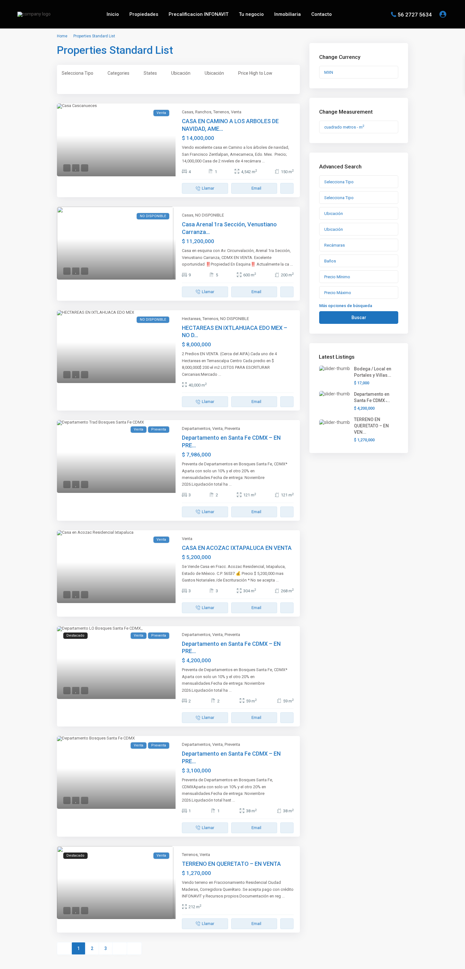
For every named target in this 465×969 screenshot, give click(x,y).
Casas (187, 112)
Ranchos (203, 112)
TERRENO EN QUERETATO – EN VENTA (231, 863)
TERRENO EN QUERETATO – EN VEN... (371, 426)
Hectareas (191, 318)
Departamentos (196, 428)
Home (62, 36)
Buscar (358, 317)
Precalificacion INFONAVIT (198, 14)
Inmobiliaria (287, 14)
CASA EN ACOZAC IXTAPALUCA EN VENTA (237, 547)
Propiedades (143, 14)
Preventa (232, 428)
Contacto (321, 14)
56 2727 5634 (415, 14)
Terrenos (221, 112)
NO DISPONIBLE (209, 215)
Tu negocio (251, 14)
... (263, 161)
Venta (236, 112)
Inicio (113, 14)
